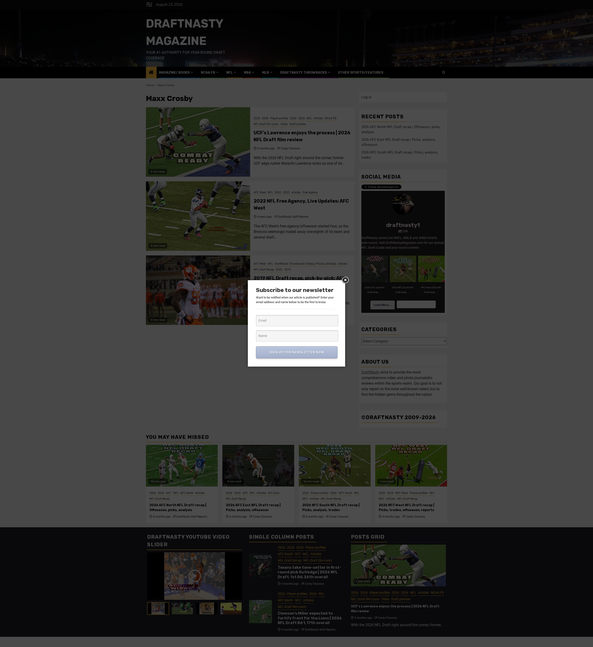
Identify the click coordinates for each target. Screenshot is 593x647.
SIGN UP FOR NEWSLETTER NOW (296, 352)
